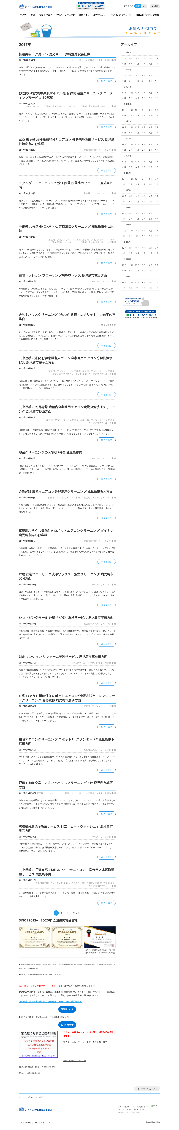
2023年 (128, 104)
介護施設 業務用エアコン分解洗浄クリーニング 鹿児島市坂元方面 (66, 491)
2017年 (127, 207)
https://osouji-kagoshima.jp (130, 1112)
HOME (23, 14)
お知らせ (31, 1097)
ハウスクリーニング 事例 (82, 60)
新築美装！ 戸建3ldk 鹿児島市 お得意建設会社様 (54, 54)
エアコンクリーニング (121, 14)
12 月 (124, 93)
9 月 (144, 75)
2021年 (127, 138)
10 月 (137, 93)
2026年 (128, 52)
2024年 (128, 86)
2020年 (128, 155)
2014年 (127, 259)
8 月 (150, 75)
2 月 (150, 64)
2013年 (127, 276)
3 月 (144, 64)
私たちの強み (45, 14)
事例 (33, 14)
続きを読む (106, 80)
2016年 (127, 224)
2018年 (127, 190)
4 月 (137, 64)
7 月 (157, 58)
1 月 (157, 81)
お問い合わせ (67, 1024)
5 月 (130, 64)
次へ (75, 913)
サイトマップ (44, 1122)
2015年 (127, 242)
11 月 (131, 93)
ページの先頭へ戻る (148, 1088)
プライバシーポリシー (28, 1122)
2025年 (128, 69)
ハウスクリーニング (65, 14)
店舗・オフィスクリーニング (92, 14)
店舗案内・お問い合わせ (147, 14)
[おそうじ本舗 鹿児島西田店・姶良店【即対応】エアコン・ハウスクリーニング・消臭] (40, 6)
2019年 (127, 173)
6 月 (124, 64)
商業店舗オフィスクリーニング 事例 (69, 106)
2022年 (128, 121)
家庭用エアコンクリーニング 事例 (100, 150)
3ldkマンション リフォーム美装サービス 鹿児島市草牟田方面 (63, 657)
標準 (137, 6)
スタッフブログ (108, 325)
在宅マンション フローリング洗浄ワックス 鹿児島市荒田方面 (63, 275)
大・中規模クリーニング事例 (102, 106)
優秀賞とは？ (67, 1009)
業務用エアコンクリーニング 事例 (98, 239)
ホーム (21, 1097)
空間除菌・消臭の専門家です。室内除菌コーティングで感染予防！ (50, 1001)
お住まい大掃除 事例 (106, 60)
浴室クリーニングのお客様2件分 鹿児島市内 (50, 452)
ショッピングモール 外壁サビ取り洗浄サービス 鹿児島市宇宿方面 (66, 617)
